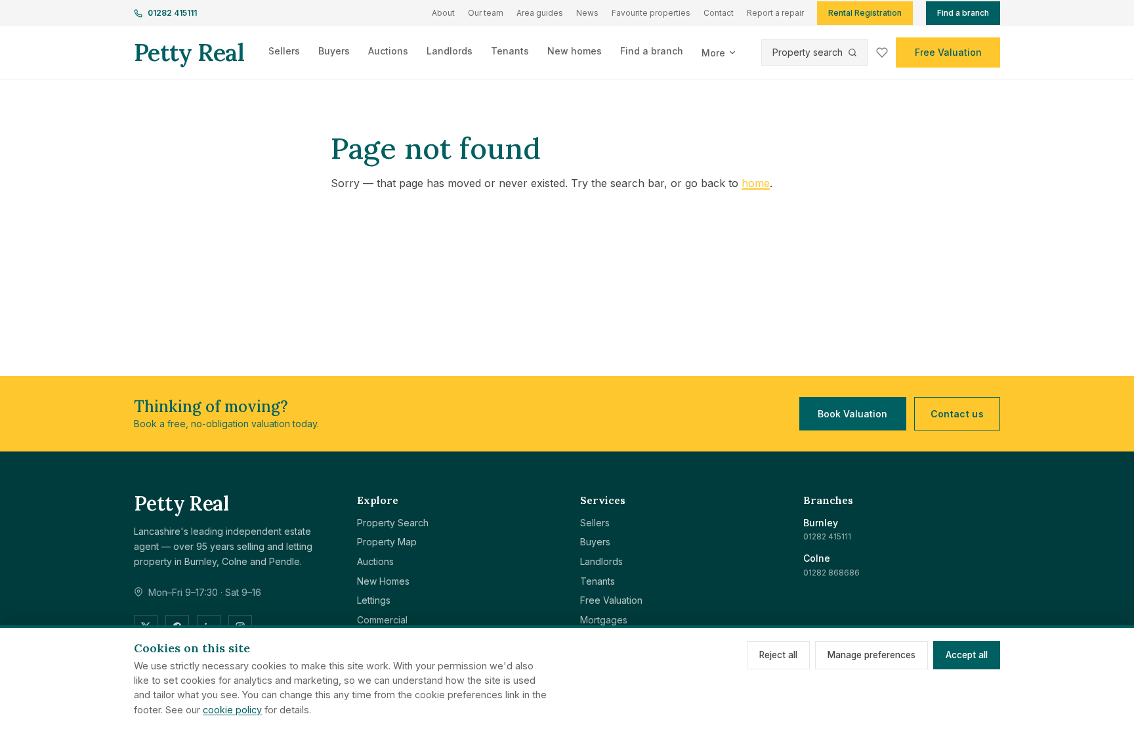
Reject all (778, 655)
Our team (485, 13)
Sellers (284, 50)
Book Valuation (852, 413)
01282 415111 (172, 13)
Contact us (957, 413)
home (756, 183)
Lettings (373, 600)
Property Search (393, 522)
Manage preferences (871, 655)
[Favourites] (882, 52)
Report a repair (775, 13)
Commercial (382, 619)
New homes (574, 50)
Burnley (820, 522)
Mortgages (603, 619)
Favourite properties (651, 13)
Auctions (388, 50)
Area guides (539, 13)
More (713, 52)
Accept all (967, 655)
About (443, 13)
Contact (719, 13)
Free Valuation (948, 52)
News (587, 13)
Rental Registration (865, 13)
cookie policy (232, 709)
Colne (816, 558)
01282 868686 (831, 572)
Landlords (449, 50)
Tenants (510, 50)
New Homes (383, 581)
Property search (807, 52)
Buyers (334, 50)
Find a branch (963, 13)
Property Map (387, 541)
